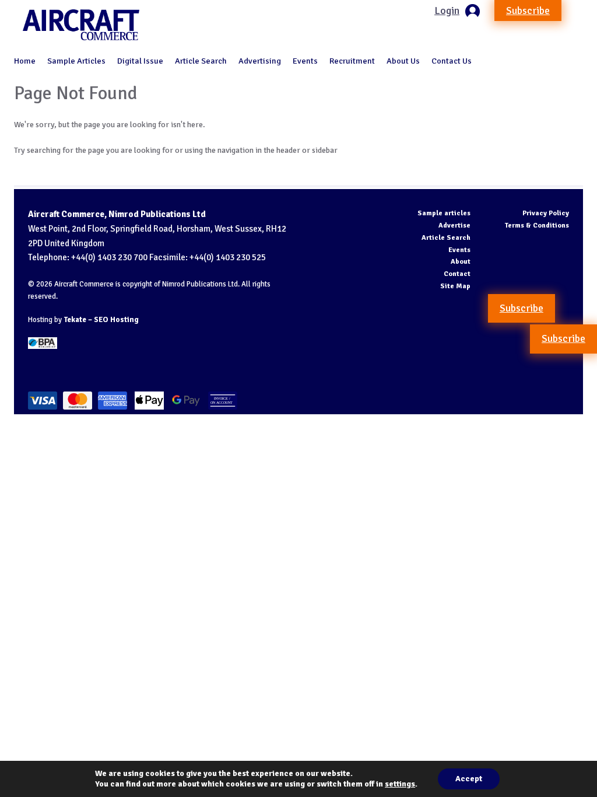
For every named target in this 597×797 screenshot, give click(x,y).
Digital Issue (140, 60)
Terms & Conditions (537, 225)
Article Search (201, 60)
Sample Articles (76, 60)
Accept (468, 779)
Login (446, 10)
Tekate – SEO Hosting (101, 319)
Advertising (259, 60)
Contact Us (451, 60)
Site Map (455, 286)
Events (305, 60)
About (460, 261)
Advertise (454, 225)
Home (25, 60)
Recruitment (352, 60)
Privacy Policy (545, 213)
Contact (457, 274)
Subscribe (528, 10)
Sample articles (443, 213)
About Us (403, 60)
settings (400, 784)
